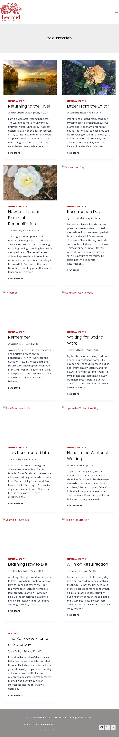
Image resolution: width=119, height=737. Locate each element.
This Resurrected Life (28, 452)
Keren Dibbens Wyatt (20, 112)
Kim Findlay (16, 459)
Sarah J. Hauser (77, 350)
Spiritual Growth (17, 101)
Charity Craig (76, 571)
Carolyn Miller (17, 343)
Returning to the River (29, 106)
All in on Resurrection (87, 564)
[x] (101, 727)
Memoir (12, 633)
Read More (15, 153)
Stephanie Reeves (78, 112)
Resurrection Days (85, 211)
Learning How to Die (27, 564)
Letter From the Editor (88, 106)
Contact (27, 724)
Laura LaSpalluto (77, 218)
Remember (19, 337)
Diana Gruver (76, 465)
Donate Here (47, 730)
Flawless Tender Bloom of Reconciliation (23, 218)
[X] (107, 727)
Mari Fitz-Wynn (17, 230)
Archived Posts (46, 724)
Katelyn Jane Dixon (19, 571)
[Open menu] (116, 12)
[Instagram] (113, 727)
